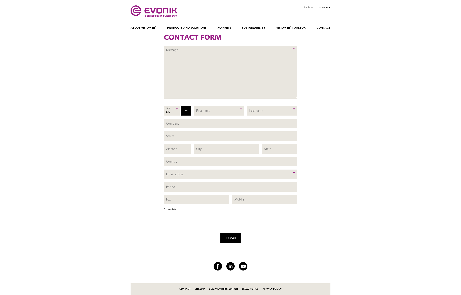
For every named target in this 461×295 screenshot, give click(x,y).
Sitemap (200, 289)
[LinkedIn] (230, 266)
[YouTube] (243, 266)
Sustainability (253, 27)
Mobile (239, 199)
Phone (170, 187)
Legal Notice (250, 289)
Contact (323, 27)
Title (168, 108)
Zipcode (171, 149)
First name (203, 111)
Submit (231, 238)
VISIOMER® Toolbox (291, 27)
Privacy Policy (272, 289)
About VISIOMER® (143, 27)
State (267, 149)
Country (171, 161)
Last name (256, 111)
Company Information (223, 289)
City (199, 149)
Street (170, 136)
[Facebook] (218, 266)
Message (172, 48)
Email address (175, 174)
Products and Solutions (187, 27)
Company (172, 123)
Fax (168, 199)
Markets (224, 27)
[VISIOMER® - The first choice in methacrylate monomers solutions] (154, 11)
